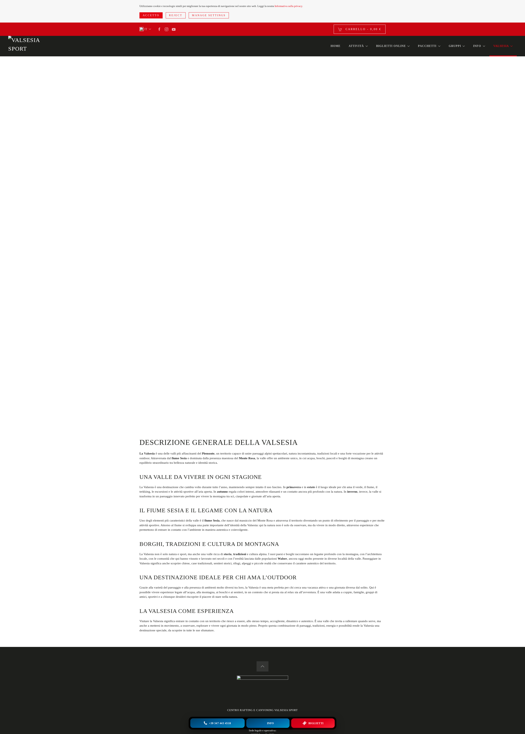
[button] (145, 29)
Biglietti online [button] (391, 46)
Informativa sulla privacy (288, 6)
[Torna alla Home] (26, 46)
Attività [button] (356, 46)
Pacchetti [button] (427, 46)
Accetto (151, 15)
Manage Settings (209, 15)
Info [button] (477, 46)
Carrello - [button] (362, 29)
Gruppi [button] (455, 46)
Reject (175, 15)
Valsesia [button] (501, 46)
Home (335, 46)
